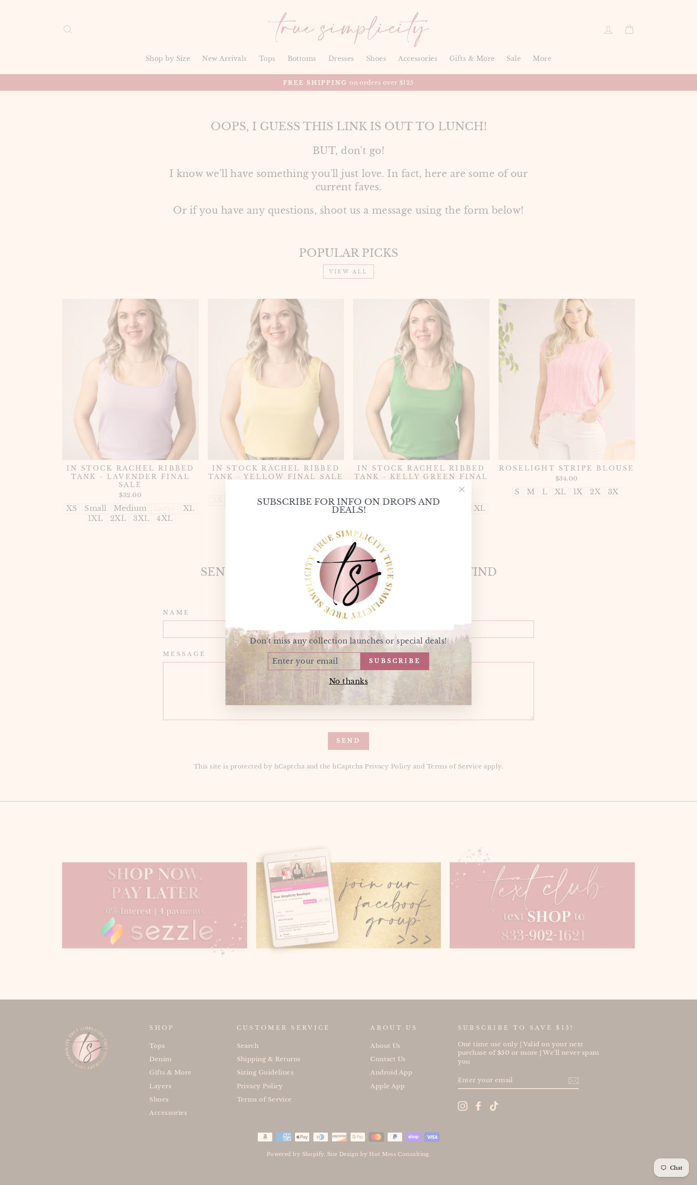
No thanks (348, 681)
